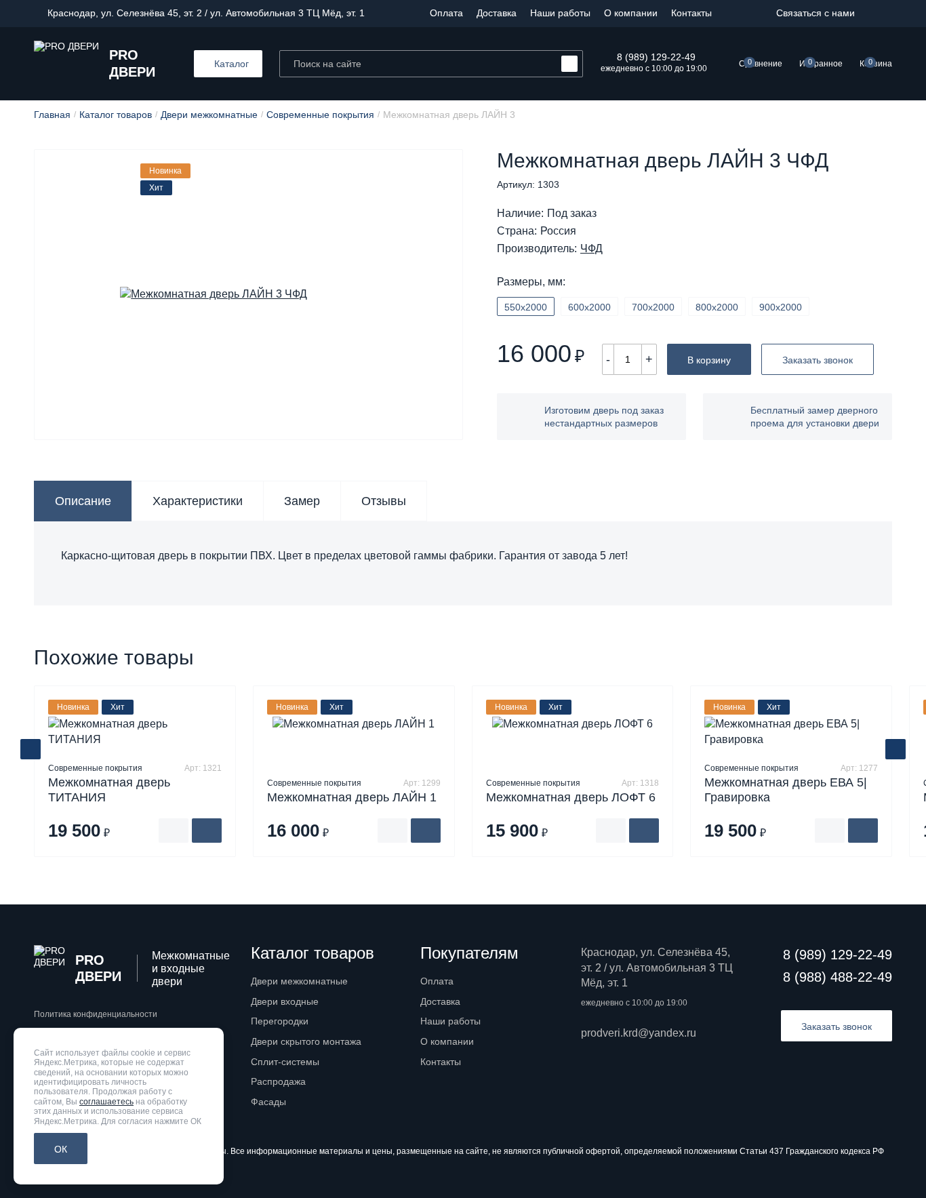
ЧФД (591, 248)
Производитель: (537, 248)
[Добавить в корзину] (207, 830)
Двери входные (285, 1001)
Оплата (446, 12)
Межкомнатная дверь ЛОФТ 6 (571, 797)
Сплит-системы (285, 1061)
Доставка (497, 12)
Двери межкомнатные (299, 981)
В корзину (709, 360)
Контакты (691, 12)
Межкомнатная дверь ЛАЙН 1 (352, 797)
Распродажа (278, 1081)
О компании (631, 12)
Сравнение (760, 63)
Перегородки (279, 1021)
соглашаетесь (106, 1101)
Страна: (517, 231)
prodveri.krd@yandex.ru (638, 1033)
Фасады (268, 1101)
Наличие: (520, 213)
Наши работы (560, 12)
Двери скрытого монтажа (306, 1041)
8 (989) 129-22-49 (656, 57)
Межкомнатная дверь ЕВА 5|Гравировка (785, 790)
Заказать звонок (817, 360)
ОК (60, 1149)
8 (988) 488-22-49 (837, 977)
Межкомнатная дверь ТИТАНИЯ (109, 790)
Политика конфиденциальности (95, 1014)
